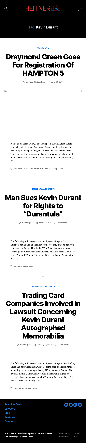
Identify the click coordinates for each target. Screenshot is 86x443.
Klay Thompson (46, 169)
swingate (28, 223)
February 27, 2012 (44, 345)
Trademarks (43, 48)
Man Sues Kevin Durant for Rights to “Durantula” (43, 205)
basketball (18, 266)
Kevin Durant (34, 169)
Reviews (9, 417)
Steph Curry (58, 169)
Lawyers (9, 408)
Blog (7, 413)
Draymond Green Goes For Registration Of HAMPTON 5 (43, 64)
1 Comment (62, 223)
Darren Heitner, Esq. (36, 82)
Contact (9, 421)
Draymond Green (21, 169)
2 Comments (63, 345)
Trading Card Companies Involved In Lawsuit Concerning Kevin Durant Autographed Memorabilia (43, 315)
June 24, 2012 (45, 223)
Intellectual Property (43, 189)
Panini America (31, 388)
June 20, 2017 (57, 82)
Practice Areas (13, 404)
